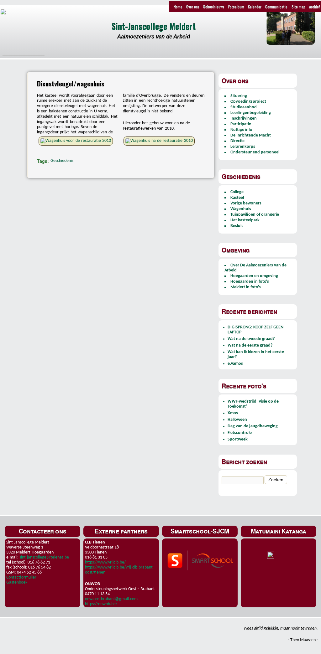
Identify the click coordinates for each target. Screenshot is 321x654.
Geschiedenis (61, 160)
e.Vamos (235, 363)
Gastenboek (16, 582)
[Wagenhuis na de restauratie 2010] (161, 140)
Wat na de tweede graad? (251, 339)
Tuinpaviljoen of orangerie (254, 214)
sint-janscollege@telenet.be (44, 557)
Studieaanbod (243, 107)
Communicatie (276, 6)
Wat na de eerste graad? (250, 345)
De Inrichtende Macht (250, 135)
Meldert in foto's (245, 287)
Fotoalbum (236, 6)
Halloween (237, 419)
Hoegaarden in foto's (249, 281)
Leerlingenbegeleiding (250, 113)
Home (178, 6)
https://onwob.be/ (101, 604)
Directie (237, 141)
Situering (238, 96)
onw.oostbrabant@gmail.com (111, 599)
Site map (298, 6)
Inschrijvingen (243, 118)
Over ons (192, 6)
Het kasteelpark (245, 220)
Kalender (254, 6)
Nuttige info (241, 129)
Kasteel (237, 197)
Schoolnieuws (213, 6)
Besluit (236, 226)
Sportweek (238, 439)
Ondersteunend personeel (254, 152)
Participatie (240, 124)
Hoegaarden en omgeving (254, 276)
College (237, 192)
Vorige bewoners (245, 203)
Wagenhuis (240, 209)
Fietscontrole (240, 432)
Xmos (233, 413)
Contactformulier (21, 577)
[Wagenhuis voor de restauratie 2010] (78, 140)
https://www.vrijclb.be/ (105, 562)
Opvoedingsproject (248, 101)
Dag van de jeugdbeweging (253, 426)
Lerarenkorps (242, 146)
